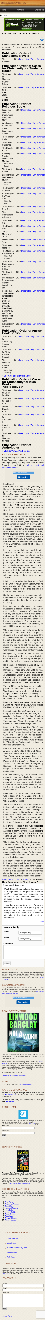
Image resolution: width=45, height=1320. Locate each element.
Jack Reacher (12, 1238)
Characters (39, 10)
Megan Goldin (10, 1212)
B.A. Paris (9, 1202)
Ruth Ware (9, 1216)
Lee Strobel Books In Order (20, 33)
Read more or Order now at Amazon (14, 1076)
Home (3, 10)
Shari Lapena (10, 1220)
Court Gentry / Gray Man (17, 1248)
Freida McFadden (12, 1204)
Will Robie (11, 1257)
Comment (8, 944)
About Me (31, 1124)
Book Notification (11, 1094)
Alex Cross (11, 1243)
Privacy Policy (7, 1316)
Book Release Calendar (10, 14)
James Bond (12, 1252)
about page (6, 1274)
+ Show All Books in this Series (17, 376)
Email (6, 938)
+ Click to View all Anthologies (16, 451)
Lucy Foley (9, 1210)
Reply (42, 921)
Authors (20, 10)
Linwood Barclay (11, 1208)
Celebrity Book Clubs (25, 1084)
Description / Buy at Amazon (31, 59)
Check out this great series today (19, 1183)
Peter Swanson (11, 1214)
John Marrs (9, 1206)
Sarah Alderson (11, 1218)
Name (6, 932)
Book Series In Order (11, 879)
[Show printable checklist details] (41, 39)
